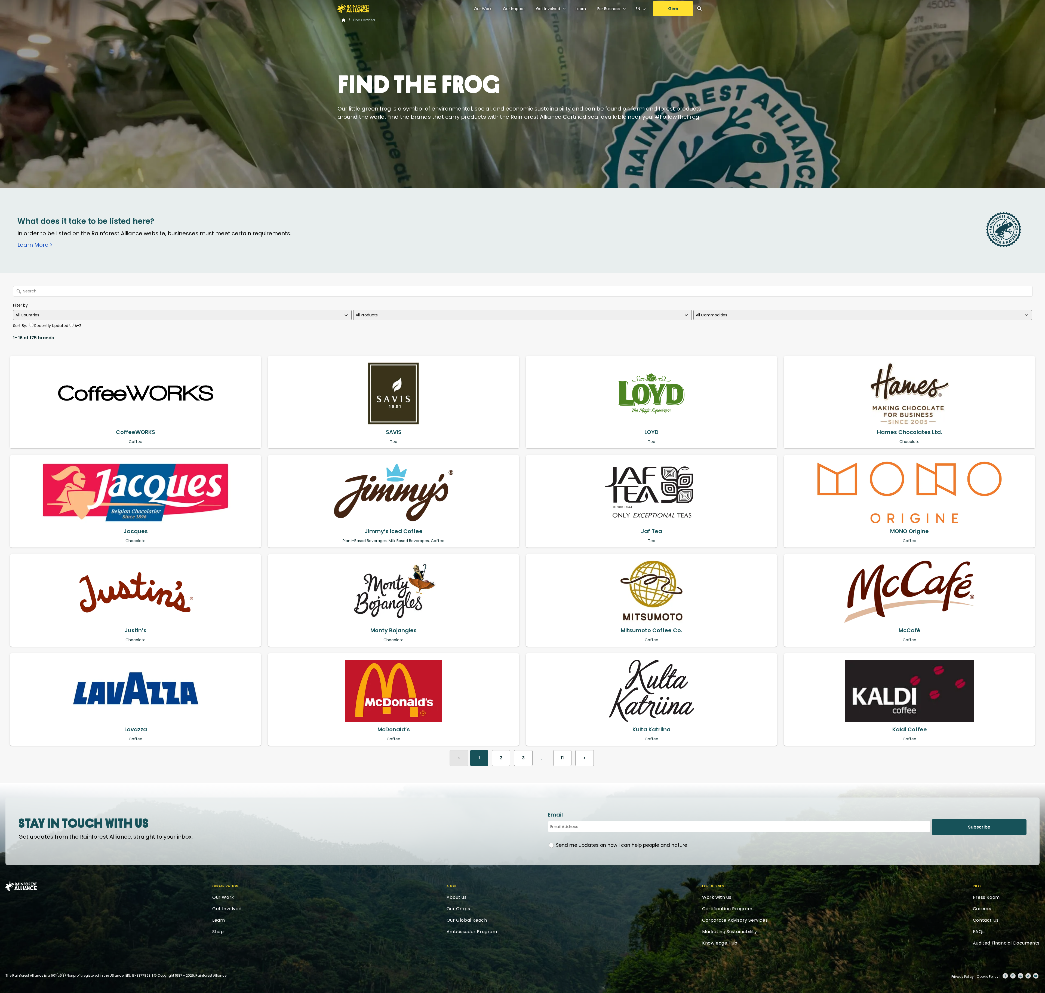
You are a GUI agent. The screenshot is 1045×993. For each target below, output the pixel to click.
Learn (581, 8)
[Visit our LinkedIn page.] (1020, 976)
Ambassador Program (472, 931)
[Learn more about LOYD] (651, 393)
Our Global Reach (467, 920)
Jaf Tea (651, 531)
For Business (608, 8)
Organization (225, 886)
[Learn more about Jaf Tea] (651, 493)
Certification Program (727, 909)
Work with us (716, 897)
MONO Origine (909, 531)
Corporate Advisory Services (735, 920)
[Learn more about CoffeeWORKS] (135, 393)
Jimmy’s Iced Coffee (394, 531)
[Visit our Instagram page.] (1013, 976)
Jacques (136, 531)
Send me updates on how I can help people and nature (621, 845)
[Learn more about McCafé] (909, 592)
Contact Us (986, 920)
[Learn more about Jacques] (135, 493)
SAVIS (393, 432)
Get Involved (548, 8)
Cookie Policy (987, 976)
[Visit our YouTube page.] (1035, 976)
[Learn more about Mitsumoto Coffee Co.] (651, 592)
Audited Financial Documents (1006, 943)
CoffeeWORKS (135, 432)
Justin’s (135, 630)
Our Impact (514, 8)
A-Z (78, 325)
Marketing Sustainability (729, 931)
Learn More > (35, 245)
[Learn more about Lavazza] (135, 691)
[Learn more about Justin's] (135, 592)
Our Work (482, 8)
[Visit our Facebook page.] (1005, 976)
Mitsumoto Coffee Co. (651, 630)
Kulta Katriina (651, 729)
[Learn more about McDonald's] (393, 691)
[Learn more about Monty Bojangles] (393, 592)
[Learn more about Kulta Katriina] (651, 691)
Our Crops (458, 909)
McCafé (909, 630)
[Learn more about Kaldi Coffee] (909, 691)
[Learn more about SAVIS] (393, 393)
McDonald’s (393, 729)
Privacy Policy (962, 976)
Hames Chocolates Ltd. (909, 432)
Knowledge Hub (719, 943)
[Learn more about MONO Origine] (909, 493)
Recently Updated (51, 325)
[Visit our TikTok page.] (1028, 976)
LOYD (651, 432)
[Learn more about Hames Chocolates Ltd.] (909, 393)
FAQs (979, 931)
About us (457, 897)
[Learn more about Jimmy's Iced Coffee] (393, 493)
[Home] (353, 8)
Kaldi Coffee (909, 729)
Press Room (986, 897)
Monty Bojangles (393, 630)
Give (673, 8)
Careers (982, 909)
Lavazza (135, 729)
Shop (218, 931)
